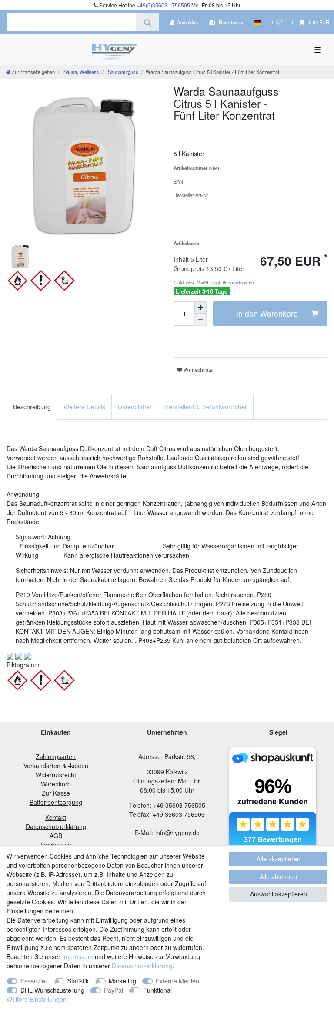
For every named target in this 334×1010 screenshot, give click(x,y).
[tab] (32, 406)
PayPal (113, 990)
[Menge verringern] (200, 320)
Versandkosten (237, 282)
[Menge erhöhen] (200, 307)
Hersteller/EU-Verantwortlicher (205, 406)
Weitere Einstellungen (37, 999)
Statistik (78, 981)
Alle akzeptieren (279, 858)
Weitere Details (84, 406)
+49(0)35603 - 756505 (163, 5)
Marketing (122, 981)
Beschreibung (32, 406)
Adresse (149, 756)
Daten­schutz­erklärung (142, 965)
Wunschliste (197, 369)
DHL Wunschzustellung (52, 990)
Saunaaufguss (122, 71)
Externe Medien (177, 981)
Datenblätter (135, 406)
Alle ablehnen (278, 876)
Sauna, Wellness (80, 71)
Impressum (77, 956)
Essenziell (34, 981)
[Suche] (147, 22)
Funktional (157, 990)
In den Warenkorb (267, 313)
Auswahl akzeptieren (278, 894)
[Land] (257, 22)
